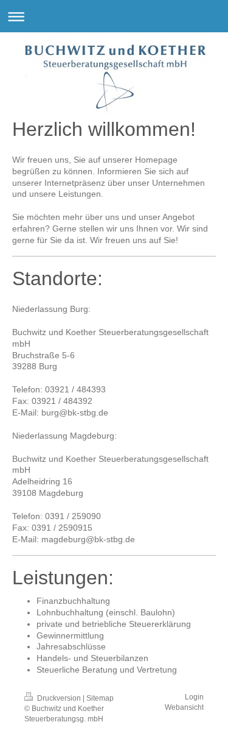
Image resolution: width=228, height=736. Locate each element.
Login (194, 697)
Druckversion (59, 698)
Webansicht (184, 707)
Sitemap (100, 698)
